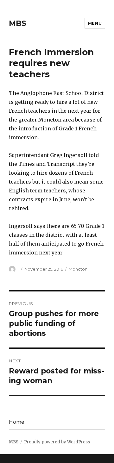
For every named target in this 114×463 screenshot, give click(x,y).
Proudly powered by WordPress (57, 442)
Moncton (78, 269)
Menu (95, 23)
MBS (17, 23)
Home (16, 422)
